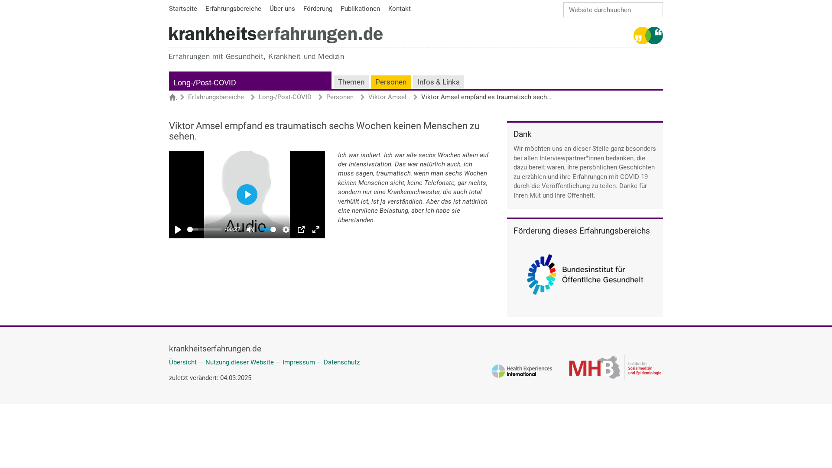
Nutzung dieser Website (239, 362)
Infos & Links (438, 82)
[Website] (276, 34)
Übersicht (183, 362)
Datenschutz (342, 362)
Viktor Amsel (387, 97)
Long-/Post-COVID (204, 82)
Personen (390, 82)
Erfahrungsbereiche (216, 97)
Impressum (299, 362)
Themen (351, 82)
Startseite (177, 98)
